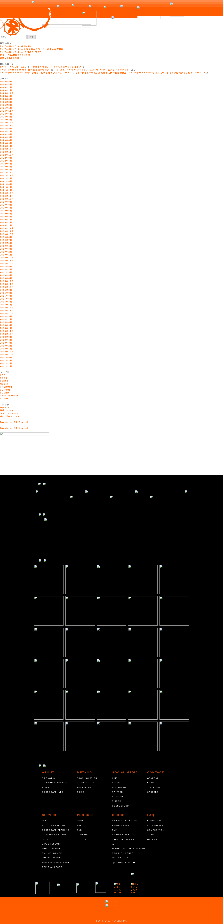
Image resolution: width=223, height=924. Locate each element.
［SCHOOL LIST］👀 (123, 862)
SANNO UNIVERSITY (124, 839)
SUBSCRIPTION (51, 858)
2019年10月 (7, 234)
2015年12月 (7, 281)
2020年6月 (6, 211)
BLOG (45, 839)
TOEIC (81, 792)
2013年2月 (6, 346)
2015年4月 (6, 302)
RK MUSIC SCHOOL (123, 835)
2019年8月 (6, 237)
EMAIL (150, 783)
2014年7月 (6, 319)
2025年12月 (7, 93)
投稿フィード (7, 410)
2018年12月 (7, 258)
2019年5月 (6, 243)
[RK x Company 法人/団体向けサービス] (63, 888)
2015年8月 (6, 293)
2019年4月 (6, 246)
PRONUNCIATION (87, 778)
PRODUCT (6, 387)
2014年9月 (6, 316)
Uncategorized (9, 396)
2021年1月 (6, 190)
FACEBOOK (118, 783)
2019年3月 (6, 249)
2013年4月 (6, 340)
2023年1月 (6, 146)
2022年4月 (6, 167)
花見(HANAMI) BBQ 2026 (15, 55)
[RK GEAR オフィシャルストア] (135, 888)
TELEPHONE (154, 787)
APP (2, 375)
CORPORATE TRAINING (56, 830)
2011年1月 (6, 366)
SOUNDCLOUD (120, 806)
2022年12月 (7, 149)
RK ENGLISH (49, 778)
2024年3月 (6, 117)
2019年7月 (6, 240)
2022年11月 (7, 152)
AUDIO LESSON (51, 849)
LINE (115, 778)
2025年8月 (6, 99)
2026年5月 (6, 81)
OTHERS (152, 839)
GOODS (81, 839)
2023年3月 (6, 143)
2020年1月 (6, 225)
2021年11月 (7, 175)
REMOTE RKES (120, 825)
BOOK (4, 378)
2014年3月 (6, 325)
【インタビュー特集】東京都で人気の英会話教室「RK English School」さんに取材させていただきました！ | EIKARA (140, 73)
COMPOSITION (85, 783)
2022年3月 (6, 170)
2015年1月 (6, 305)
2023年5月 (6, 137)
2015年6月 (6, 299)
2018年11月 (7, 261)
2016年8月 (6, 275)
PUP (114, 830)
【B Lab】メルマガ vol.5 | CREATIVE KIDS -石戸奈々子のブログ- (92, 70)
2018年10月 (7, 263)
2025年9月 (6, 96)
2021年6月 (6, 181)
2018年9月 (6, 266)
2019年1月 (6, 255)
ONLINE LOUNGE (52, 853)
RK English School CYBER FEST (20, 52)
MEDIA (4, 384)
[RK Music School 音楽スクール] (100, 887)
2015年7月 (6, 296)
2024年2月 (6, 120)
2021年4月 (6, 184)
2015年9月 (6, 290)
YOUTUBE (118, 797)
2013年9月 (6, 337)
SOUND (4, 393)
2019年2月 (6, 252)
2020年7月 (6, 208)
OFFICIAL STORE (52, 867)
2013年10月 (7, 334)
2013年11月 (7, 331)
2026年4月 (6, 84)
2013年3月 (6, 343)
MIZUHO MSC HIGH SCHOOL (129, 849)
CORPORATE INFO (53, 792)
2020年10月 (7, 199)
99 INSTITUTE (120, 858)
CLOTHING (83, 835)
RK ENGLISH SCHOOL (125, 821)
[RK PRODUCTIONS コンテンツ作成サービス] (118, 888)
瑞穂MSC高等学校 (10, 58)
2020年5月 (6, 214)
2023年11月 (7, 125)
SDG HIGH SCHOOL (123, 853)
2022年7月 (6, 161)
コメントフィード (9, 413)
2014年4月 (6, 322)
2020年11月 (7, 196)
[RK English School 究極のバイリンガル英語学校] (42, 888)
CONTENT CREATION (54, 835)
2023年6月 (6, 134)
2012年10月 (7, 355)
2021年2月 (6, 187)
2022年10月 (7, 155)
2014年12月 (7, 308)
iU (113, 844)
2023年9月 (6, 128)
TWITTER (117, 792)
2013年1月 (6, 349)
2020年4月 (6, 217)
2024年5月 (6, 114)
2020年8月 (6, 205)
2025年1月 (6, 108)
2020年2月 (6, 222)
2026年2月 (6, 87)
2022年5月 (6, 164)
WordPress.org (9, 416)
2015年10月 (7, 287)
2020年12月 (7, 193)
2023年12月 (7, 123)
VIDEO (4, 399)
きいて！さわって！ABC (13, 67)
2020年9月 (6, 202)
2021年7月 (6, 178)
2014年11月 (7, 310)
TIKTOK (116, 801)
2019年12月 (7, 228)
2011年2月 (6, 363)
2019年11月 (7, 231)
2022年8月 (6, 158)
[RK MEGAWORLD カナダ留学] (82, 888)
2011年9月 (6, 357)
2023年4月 (6, 140)
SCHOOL (5, 390)
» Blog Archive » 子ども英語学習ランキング (56, 67)
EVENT (4, 381)
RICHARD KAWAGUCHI (55, 783)
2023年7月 (6, 131)
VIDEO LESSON (51, 844)
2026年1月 (6, 90)
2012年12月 (7, 352)
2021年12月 (7, 172)
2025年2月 (6, 105)
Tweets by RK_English (14, 422)
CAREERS (153, 792)
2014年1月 (6, 328)
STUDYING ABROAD (53, 825)
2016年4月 (6, 278)
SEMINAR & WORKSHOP (56, 862)
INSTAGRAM (119, 787)
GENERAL (153, 778)
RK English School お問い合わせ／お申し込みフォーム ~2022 (35, 73)
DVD (79, 830)
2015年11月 (7, 284)
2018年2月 (6, 269)
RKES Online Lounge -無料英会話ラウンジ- (25, 70)
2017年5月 (6, 272)
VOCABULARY (85, 787)
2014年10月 (7, 313)
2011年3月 (6, 360)
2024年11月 (7, 111)
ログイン (4, 407)
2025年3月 (6, 102)
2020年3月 (6, 219)
